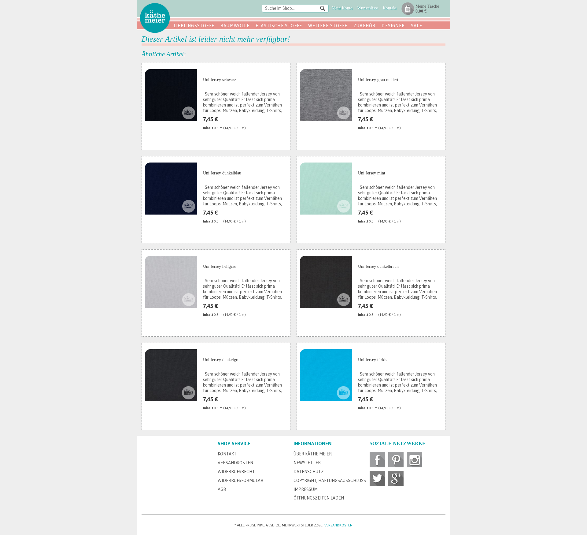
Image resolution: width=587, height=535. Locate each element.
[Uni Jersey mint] (326, 189)
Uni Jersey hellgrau (219, 266)
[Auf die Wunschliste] (282, 136)
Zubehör (364, 25)
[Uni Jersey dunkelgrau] (171, 375)
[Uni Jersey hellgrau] (171, 282)
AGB (222, 489)
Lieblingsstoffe (194, 25)
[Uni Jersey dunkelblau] (171, 189)
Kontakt (227, 453)
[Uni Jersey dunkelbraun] (326, 282)
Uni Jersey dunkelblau (222, 173)
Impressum (306, 489)
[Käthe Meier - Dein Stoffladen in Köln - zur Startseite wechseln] (155, 17)
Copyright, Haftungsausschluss (330, 480)
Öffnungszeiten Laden (319, 498)
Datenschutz (309, 471)
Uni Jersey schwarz (219, 79)
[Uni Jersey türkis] (326, 375)
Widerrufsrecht (236, 471)
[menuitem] (295, 9)
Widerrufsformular (240, 480)
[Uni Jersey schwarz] (171, 95)
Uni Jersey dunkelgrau (222, 359)
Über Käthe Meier (313, 453)
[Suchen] (322, 8)
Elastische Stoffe (279, 25)
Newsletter (307, 462)
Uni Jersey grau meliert (378, 79)
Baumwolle (234, 25)
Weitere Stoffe (327, 25)
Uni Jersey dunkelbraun (378, 266)
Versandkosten (235, 462)
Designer (393, 25)
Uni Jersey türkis (372, 359)
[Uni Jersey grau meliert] (326, 95)
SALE (416, 25)
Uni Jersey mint (371, 173)
